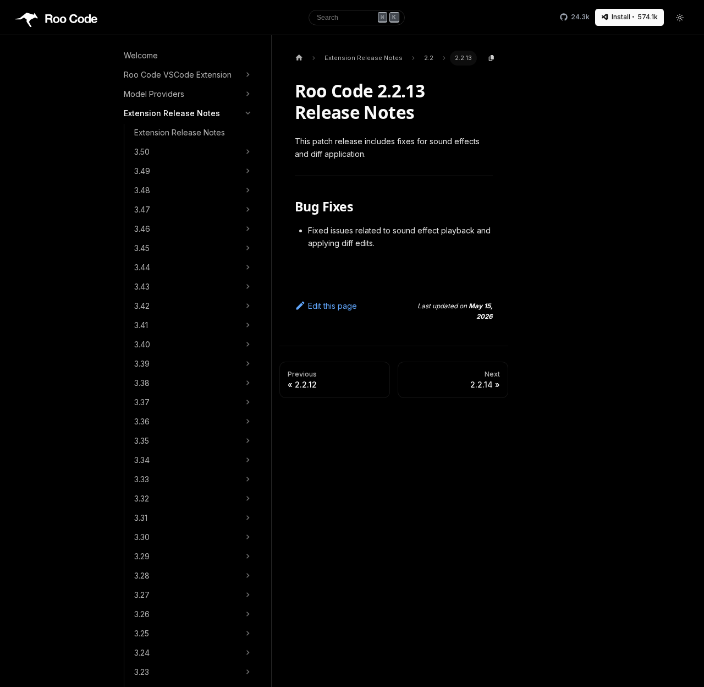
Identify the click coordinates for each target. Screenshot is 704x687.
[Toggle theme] (680, 17)
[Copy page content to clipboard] (491, 58)
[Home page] (299, 58)
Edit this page (332, 305)
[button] (188, 75)
